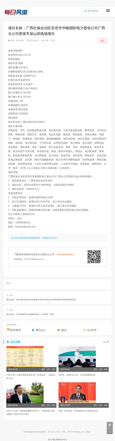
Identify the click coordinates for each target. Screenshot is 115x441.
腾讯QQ (40, 330)
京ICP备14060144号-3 (57, 439)
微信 (64, 330)
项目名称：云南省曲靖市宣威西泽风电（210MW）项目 (30, 314)
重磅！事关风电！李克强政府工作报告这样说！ (79, 411)
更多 (105, 342)
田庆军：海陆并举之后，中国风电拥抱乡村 (77, 375)
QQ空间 (91, 330)
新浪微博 (15, 330)
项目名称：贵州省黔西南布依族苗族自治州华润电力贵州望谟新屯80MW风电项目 (41, 299)
